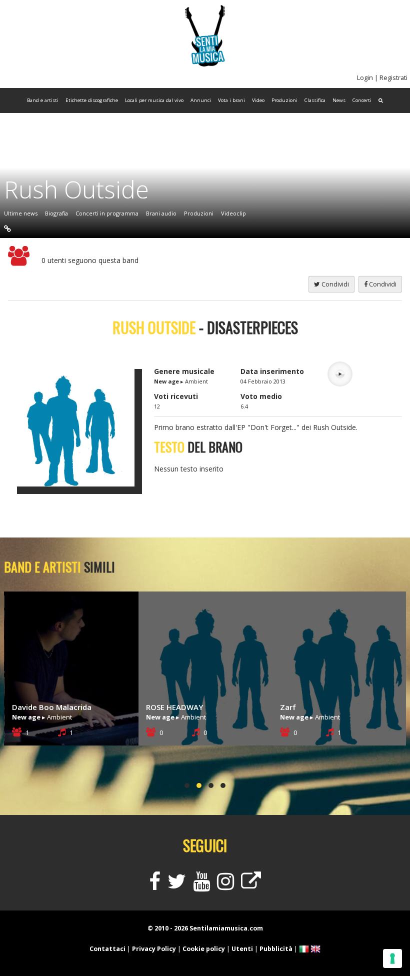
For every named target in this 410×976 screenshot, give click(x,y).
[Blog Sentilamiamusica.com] (251, 885)
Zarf (154, 707)
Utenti (242, 948)
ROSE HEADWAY (40, 707)
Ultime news (21, 213)
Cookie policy (203, 948)
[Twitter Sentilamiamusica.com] (177, 885)
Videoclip (233, 213)
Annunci (200, 100)
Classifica (315, 100)
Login (365, 78)
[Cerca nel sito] (381, 100)
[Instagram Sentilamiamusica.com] (225, 885)
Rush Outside (76, 189)
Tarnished (298, 707)
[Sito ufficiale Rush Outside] (7, 229)
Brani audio (161, 213)
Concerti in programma (107, 213)
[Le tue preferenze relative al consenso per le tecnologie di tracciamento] (392, 958)
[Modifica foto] (79, 424)
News (339, 100)
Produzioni (285, 100)
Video (258, 100)
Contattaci (108, 948)
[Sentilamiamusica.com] (205, 63)
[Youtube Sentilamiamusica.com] (201, 885)
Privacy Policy (154, 948)
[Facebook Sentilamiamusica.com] (154, 885)
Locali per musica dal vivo (154, 100)
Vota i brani (231, 100)
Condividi (382, 284)
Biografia (56, 213)
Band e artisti (42, 100)
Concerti (362, 100)
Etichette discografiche (92, 100)
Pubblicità (276, 948)
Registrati (394, 78)
